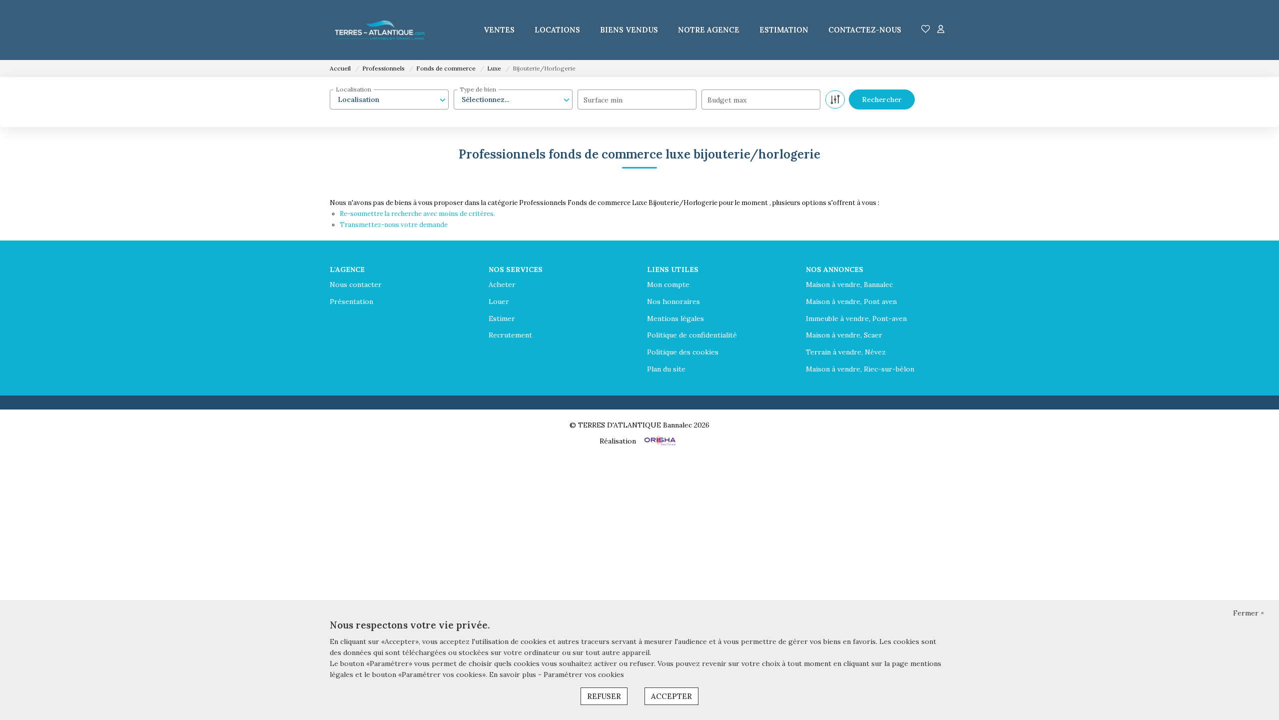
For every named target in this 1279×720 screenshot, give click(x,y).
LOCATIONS (557, 29)
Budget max (726, 100)
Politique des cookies (682, 352)
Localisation (353, 89)
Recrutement (510, 335)
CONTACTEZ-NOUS (864, 29)
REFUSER (604, 696)
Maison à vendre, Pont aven (851, 301)
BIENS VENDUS (629, 29)
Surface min (603, 100)
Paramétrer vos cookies (584, 674)
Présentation (351, 301)
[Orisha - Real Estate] (659, 440)
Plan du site (666, 369)
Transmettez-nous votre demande (394, 224)
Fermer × (1248, 613)
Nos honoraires (673, 301)
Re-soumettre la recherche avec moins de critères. (417, 214)
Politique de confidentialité (692, 335)
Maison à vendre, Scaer (844, 335)
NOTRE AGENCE (708, 29)
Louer (499, 301)
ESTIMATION (783, 29)
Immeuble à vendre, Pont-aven (856, 318)
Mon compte (668, 284)
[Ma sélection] (925, 29)
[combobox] (389, 99)
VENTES (499, 29)
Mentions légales (675, 318)
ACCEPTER (671, 696)
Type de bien (478, 89)
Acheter (502, 284)
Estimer (502, 318)
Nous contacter (356, 284)
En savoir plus (513, 674)
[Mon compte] (940, 29)
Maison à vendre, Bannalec (849, 284)
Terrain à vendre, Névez (846, 352)
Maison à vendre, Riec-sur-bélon (860, 369)
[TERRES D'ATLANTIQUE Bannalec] (380, 30)
